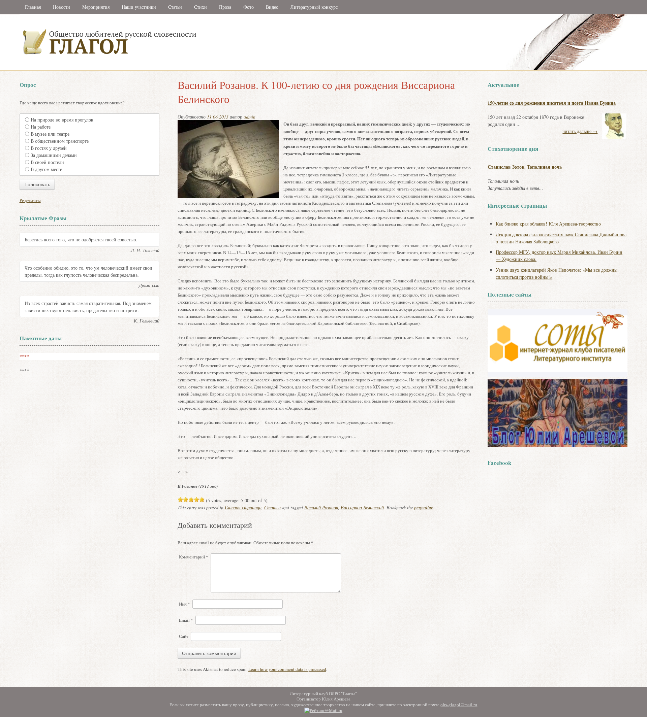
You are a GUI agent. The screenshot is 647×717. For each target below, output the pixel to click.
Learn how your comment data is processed (287, 669)
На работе (41, 127)
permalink (423, 507)
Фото (248, 7)
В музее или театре (50, 134)
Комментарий (193, 557)
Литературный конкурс (314, 7)
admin (249, 116)
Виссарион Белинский (362, 507)
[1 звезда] (180, 499)
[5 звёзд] (202, 499)
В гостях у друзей (49, 148)
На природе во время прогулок (62, 119)
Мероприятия (96, 7)
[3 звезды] (191, 499)
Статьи (175, 7)
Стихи (200, 7)
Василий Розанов (321, 507)
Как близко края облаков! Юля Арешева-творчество (548, 223)
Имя (184, 604)
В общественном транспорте (60, 141)
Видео (272, 7)
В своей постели (47, 162)
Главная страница (243, 507)
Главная (33, 7)
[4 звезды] (196, 499)
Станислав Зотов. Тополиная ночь (525, 166)
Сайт (183, 636)
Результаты (30, 200)
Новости (61, 7)
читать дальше (579, 131)
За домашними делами (54, 155)
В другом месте (46, 169)
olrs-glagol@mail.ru (458, 705)
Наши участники (139, 7)
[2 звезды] (185, 499)
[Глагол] (183, 69)
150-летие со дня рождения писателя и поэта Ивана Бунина (552, 102)
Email (186, 620)
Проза (225, 7)
